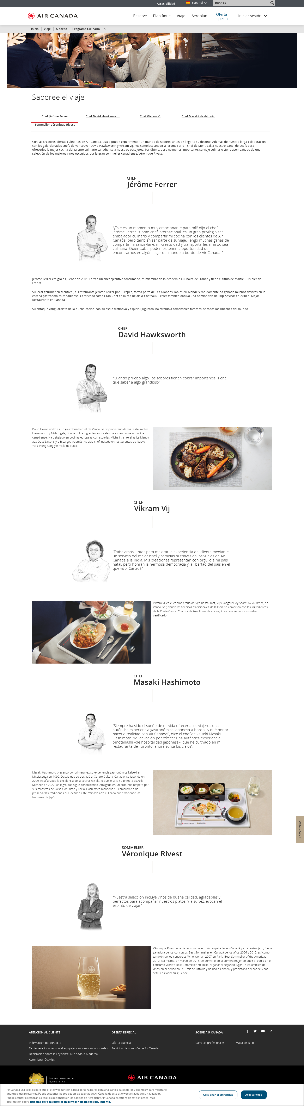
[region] (152, 1095)
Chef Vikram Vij (150, 116)
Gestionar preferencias (218, 1094)
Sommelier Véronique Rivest (55, 124)
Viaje (181, 16)
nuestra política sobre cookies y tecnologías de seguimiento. (70, 1102)
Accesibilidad (166, 4)
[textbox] (241, 3)
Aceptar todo (253, 1094)
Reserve (140, 16)
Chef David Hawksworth (103, 116)
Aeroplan (199, 16)
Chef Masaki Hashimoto (198, 116)
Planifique (162, 16)
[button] (272, 3)
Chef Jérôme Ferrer (55, 116)
